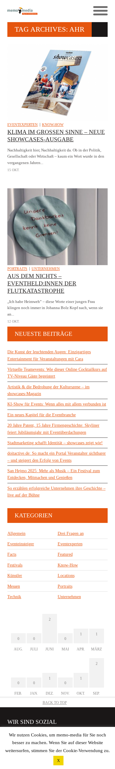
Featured (65, 554)
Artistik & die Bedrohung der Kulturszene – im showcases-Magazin (48, 390)
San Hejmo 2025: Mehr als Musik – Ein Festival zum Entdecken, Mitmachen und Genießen (53, 474)
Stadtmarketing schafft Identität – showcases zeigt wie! (55, 443)
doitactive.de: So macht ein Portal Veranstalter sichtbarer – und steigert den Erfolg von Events (56, 456)
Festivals (14, 565)
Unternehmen (46, 269)
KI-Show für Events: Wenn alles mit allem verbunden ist (56, 404)
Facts (11, 554)
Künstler (14, 575)
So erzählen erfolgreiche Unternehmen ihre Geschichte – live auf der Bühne (56, 491)
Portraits (17, 269)
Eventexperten (22, 125)
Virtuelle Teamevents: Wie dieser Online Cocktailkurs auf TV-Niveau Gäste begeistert (57, 373)
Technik (14, 596)
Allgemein (16, 533)
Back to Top (55, 702)
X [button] (58, 760)
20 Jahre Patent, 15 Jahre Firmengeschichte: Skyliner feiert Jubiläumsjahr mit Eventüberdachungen (53, 428)
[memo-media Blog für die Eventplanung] (32, 11)
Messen (13, 586)
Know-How (52, 125)
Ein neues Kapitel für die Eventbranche (41, 415)
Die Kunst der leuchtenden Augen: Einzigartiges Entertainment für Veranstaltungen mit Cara (49, 355)
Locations (66, 575)
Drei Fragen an (71, 533)
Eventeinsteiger (20, 544)
